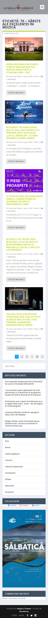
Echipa (8, 479)
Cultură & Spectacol (14, 466)
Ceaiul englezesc (12, 454)
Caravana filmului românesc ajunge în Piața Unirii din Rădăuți (22, 413)
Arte (7, 441)
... (32, 356)
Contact (8, 460)
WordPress (24, 611)
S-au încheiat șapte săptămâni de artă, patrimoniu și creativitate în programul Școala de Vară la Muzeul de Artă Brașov (23, 392)
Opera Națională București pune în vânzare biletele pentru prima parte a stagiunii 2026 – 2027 (22, 68)
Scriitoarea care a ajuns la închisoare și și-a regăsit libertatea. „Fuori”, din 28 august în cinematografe (24, 403)
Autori (8, 447)
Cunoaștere (10, 473)
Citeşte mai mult (16, 92)
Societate (9, 492)
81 (37, 356)
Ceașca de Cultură (15, 76)
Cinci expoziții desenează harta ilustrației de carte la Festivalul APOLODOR (23, 382)
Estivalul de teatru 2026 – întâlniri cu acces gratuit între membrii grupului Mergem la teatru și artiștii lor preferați (23, 244)
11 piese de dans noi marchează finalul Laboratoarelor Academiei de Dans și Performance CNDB (24, 200)
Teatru (36, 76)
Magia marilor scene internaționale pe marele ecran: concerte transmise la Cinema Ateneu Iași (22, 423)
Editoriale (9, 485)
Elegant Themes (24, 608)
